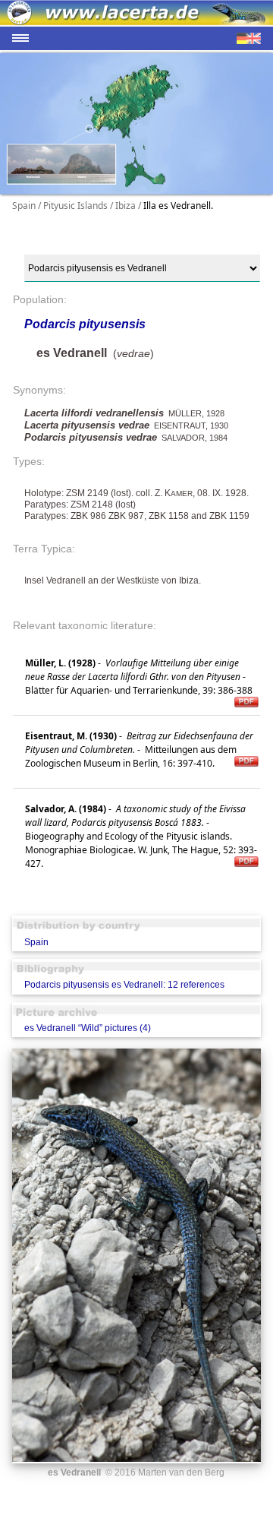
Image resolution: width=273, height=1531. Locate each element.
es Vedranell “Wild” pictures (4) (87, 1028)
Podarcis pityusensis (85, 324)
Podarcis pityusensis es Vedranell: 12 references (124, 984)
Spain (36, 942)
